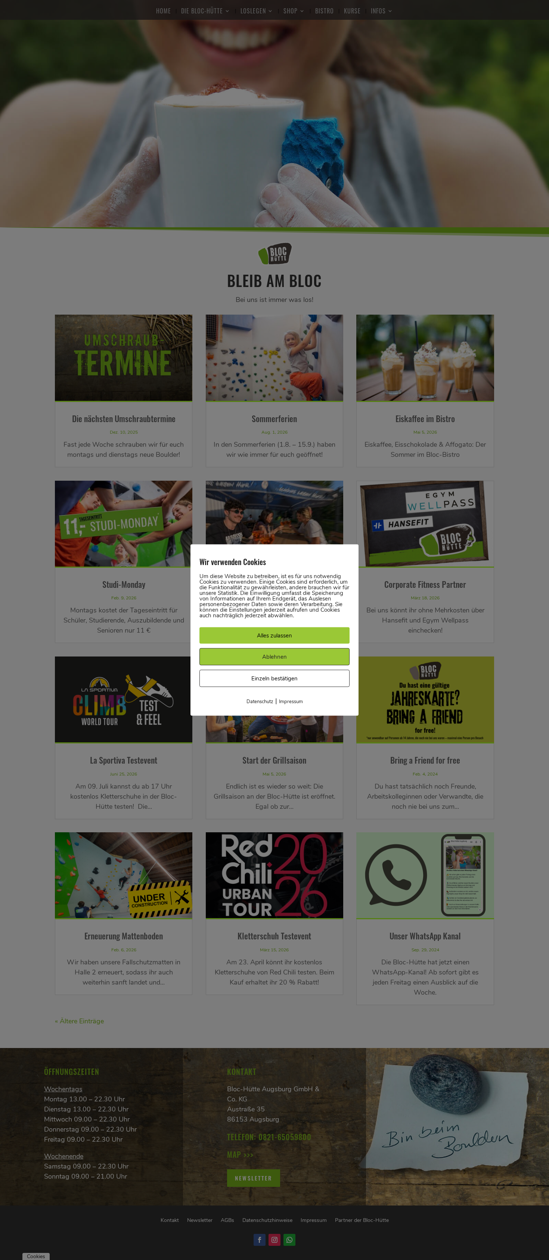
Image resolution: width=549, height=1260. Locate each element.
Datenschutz (259, 701)
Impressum (291, 701)
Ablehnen (274, 657)
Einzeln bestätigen (274, 678)
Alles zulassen (274, 635)
